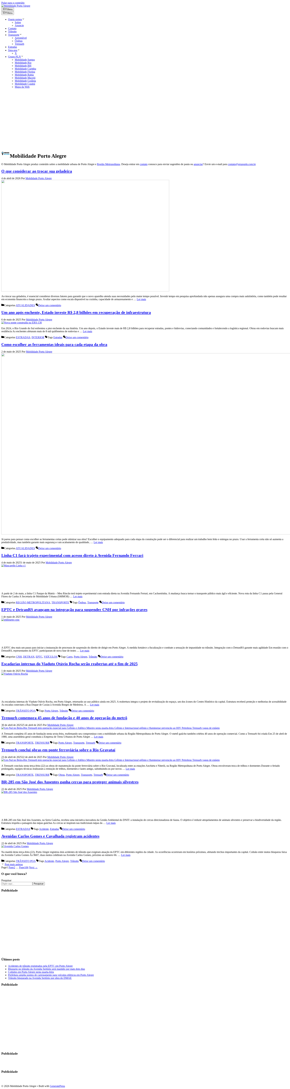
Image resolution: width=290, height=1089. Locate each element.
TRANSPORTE (60, 602)
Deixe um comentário (49, 305)
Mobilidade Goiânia (25, 80)
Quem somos (15, 19)
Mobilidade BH (23, 65)
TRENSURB (42, 742)
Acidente (44, 829)
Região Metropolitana (108, 164)
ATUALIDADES (25, 305)
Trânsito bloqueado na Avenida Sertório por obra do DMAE (40, 978)
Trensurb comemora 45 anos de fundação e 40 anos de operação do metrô (64, 718)
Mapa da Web (22, 86)
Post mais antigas (14, 864)
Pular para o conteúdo (13, 2)
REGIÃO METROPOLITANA (33, 602)
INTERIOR (38, 337)
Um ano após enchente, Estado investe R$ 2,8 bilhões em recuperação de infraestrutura (76, 312)
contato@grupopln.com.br (242, 164)
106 (23, 867)
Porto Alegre (80, 656)
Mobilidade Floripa (25, 71)
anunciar (198, 164)
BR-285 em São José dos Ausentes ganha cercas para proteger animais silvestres (69, 782)
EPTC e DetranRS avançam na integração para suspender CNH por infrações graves (74, 609)
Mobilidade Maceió (25, 77)
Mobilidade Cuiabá (25, 83)
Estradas (12, 46)
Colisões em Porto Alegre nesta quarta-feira (31, 972)
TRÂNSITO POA (26, 710)
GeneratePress (57, 1086)
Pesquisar (6, 880)
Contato (12, 28)
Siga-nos (12, 50)
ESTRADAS (23, 337)
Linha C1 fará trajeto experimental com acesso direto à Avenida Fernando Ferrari (72, 555)
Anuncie (19, 25)
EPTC (39, 656)
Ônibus (18, 40)
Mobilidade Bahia (24, 74)
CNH (19, 656)
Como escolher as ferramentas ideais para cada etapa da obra (54, 344)
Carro (69, 656)
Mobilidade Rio (23, 62)
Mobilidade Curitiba (25, 68)
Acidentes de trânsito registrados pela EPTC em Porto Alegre (40, 965)
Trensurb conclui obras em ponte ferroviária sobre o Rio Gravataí (58, 750)
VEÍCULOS (50, 656)
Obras (61, 774)
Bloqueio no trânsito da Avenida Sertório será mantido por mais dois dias (46, 969)
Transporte (13, 34)
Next (33, 867)
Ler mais (141, 299)
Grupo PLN (14, 56)
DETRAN (28, 656)
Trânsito (12, 31)
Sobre (18, 22)
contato (144, 164)
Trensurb (19, 43)
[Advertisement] (145, 118)
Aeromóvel (21, 37)
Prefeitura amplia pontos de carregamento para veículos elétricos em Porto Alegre (51, 975)
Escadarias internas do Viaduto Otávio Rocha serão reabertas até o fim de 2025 (69, 664)
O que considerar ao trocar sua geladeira (36, 171)
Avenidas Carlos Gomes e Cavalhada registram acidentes (50, 836)
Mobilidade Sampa (25, 59)
